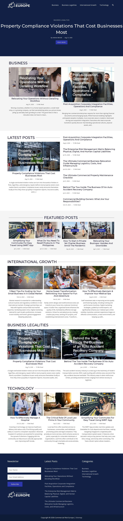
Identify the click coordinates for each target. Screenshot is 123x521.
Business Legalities (61, 20)
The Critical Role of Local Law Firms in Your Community (61, 419)
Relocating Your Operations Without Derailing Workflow (35, 99)
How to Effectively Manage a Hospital (25, 419)
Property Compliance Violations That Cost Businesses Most (33, 174)
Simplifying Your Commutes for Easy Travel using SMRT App (21, 243)
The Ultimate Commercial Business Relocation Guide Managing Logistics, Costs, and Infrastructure (87, 163)
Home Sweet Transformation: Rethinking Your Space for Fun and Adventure (61, 293)
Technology (21, 230)
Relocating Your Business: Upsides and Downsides (101, 243)
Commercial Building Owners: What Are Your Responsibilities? (86, 200)
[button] (113, 5)
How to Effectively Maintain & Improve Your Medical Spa (98, 292)
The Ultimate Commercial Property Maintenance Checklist (88, 176)
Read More (61, 42)
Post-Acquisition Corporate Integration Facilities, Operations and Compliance (88, 105)
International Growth (90, 474)
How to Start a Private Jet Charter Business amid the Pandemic (74, 243)
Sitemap (79, 517)
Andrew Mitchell (57, 37)
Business (48, 230)
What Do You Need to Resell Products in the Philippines (48, 243)
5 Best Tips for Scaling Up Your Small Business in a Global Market (25, 292)
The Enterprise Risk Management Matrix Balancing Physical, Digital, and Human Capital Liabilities (89, 150)
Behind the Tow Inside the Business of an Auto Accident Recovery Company (87, 188)
